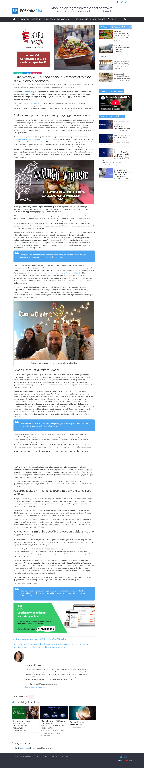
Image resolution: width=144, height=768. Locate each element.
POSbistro (27, 73)
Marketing (36, 19)
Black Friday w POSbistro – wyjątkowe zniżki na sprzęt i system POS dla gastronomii (53, 724)
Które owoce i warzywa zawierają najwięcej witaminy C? (122, 33)
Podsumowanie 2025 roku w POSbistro (122, 137)
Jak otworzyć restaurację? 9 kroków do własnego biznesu (122, 76)
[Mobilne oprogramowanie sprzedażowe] (14, 19)
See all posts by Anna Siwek (36, 687)
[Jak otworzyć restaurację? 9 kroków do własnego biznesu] (106, 73)
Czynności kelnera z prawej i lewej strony (121, 63)
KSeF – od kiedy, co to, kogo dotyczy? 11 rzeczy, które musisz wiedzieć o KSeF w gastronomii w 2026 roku (115, 155)
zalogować (24, 748)
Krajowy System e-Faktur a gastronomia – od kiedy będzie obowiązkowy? (122, 173)
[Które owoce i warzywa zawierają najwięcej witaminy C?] (106, 30)
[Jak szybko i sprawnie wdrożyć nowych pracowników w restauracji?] (25, 707)
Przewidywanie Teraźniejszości (77, 723)
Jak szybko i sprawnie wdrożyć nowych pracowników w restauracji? (23, 724)
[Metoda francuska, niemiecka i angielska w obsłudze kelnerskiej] (106, 44)
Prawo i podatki (97, 19)
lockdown (23, 87)
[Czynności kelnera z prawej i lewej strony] (106, 60)
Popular (106, 27)
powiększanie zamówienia (35, 87)
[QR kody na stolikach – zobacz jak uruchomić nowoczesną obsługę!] (106, 121)
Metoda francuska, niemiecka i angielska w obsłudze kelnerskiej (122, 48)
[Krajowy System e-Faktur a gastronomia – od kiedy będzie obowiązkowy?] (106, 169)
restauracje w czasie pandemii (53, 87)
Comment (128, 27)
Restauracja (36, 73)
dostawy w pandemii (81, 84)
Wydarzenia (49, 19)
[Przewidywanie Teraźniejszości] (82, 707)
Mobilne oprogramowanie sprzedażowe (81, 8)
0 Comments (52, 84)
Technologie (82, 19)
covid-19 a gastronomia (67, 84)
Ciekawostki (23, 19)
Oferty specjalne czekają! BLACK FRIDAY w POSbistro (39, 639)
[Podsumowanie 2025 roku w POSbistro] (106, 135)
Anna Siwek (31, 84)
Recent (117, 27)
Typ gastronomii (64, 19)
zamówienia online (68, 87)
